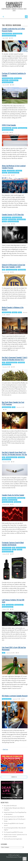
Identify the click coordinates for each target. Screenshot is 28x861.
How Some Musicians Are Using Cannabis (13, 839)
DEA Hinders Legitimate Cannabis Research (14, 695)
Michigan (4, 172)
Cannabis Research (7, 33)
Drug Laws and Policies (8, 78)
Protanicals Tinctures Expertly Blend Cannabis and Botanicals (13, 543)
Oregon (14, 549)
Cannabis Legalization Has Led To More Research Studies (13, 29)
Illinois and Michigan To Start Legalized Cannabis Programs (14, 166)
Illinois (4, 170)
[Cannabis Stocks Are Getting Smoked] (15, 514)
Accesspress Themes (17, 857)
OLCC (20, 312)
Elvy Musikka (21, 362)
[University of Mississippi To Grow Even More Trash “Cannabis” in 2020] (15, 280)
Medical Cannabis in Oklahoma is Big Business (13, 308)
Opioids (4, 221)
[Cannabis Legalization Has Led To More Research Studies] (15, 46)
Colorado (5, 219)
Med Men (5, 500)
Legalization (5, 80)
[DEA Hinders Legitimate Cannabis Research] (15, 714)
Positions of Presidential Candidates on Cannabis (14, 74)
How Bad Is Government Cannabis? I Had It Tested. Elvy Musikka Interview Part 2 (14, 358)
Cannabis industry (7, 128)
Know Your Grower (21, 547)
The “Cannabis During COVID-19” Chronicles (13, 832)
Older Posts (5, 749)
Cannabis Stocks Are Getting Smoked (13, 495)
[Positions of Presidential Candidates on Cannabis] (15, 95)
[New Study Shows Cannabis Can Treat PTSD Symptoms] (15, 420)
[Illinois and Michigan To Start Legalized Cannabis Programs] (15, 185)
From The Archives (17, 33)
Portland (19, 549)
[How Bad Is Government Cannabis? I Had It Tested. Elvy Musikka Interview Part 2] (15, 375)
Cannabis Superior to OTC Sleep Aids (13, 214)
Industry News (11, 170)
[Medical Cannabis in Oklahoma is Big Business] (15, 325)
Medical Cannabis (14, 80)
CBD (14, 547)
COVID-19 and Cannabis (9, 125)
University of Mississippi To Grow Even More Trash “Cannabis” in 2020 (13, 265)
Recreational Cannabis (8, 82)
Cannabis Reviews (7, 547)
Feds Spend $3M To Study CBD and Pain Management (14, 648)
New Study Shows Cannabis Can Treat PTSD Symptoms (13, 403)
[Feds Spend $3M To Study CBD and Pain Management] (15, 664)
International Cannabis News (9, 35)
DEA (3, 269)
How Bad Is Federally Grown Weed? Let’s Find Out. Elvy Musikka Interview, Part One (14, 453)
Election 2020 (18, 78)
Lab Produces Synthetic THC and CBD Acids (13, 601)
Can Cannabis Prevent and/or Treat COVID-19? (14, 816)
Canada (4, 498)
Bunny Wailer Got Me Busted (10, 805)
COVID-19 (15, 128)
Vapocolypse (17, 502)
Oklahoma (14, 312)
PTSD (13, 407)
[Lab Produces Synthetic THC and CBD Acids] (15, 619)
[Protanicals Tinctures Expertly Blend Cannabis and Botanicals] (15, 568)
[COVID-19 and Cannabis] (15, 140)
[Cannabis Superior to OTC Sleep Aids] (15, 234)
